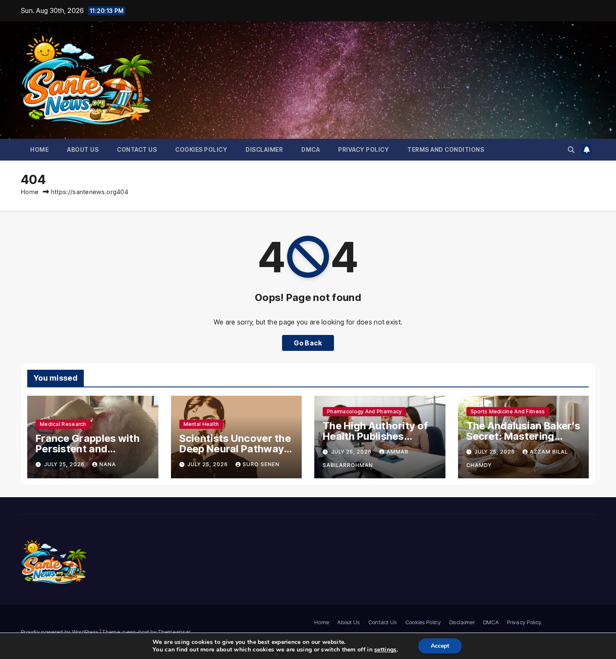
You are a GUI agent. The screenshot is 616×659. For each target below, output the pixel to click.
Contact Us (137, 149)
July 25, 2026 (65, 464)
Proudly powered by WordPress (60, 631)
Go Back (308, 343)
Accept (440, 646)
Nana (107, 464)
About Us (82, 149)
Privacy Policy (363, 149)
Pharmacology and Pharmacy (364, 411)
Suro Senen (261, 464)
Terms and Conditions (445, 149)
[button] (571, 149)
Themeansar (174, 631)
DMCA (310, 149)
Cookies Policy (201, 149)
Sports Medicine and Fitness (508, 411)
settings (385, 650)
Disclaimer (264, 149)
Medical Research (63, 424)
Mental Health (201, 424)
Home (39, 149)
